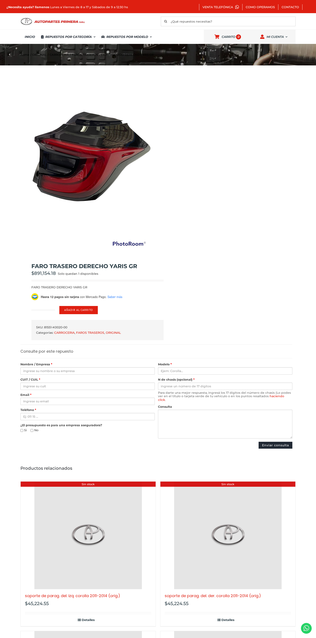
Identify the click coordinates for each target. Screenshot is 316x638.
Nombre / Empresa (36, 364)
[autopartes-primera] (52, 18)
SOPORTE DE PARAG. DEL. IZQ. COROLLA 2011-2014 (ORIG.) (72, 595)
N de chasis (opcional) (176, 380)
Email (25, 395)
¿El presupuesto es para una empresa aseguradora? (61, 425)
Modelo (165, 364)
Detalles (88, 620)
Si (25, 430)
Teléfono (28, 410)
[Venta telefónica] (306, 628)
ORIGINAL (113, 333)
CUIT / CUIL (30, 380)
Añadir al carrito (78, 310)
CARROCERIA (64, 333)
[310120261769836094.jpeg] (86, 164)
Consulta (165, 407)
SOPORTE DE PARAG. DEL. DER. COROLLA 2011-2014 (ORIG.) (213, 595)
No (35, 430)
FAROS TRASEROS (90, 333)
